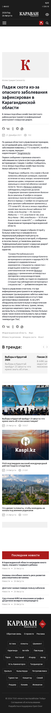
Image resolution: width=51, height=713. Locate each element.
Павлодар (38, 650)
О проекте (29, 634)
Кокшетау (27, 678)
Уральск (8, 671)
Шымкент (37, 644)
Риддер (12, 685)
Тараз (7, 657)
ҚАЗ (47, 3)
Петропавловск (39, 671)
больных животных (33, 187)
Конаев (24, 685)
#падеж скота (29, 337)
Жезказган (37, 685)
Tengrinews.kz (23, 153)
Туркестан (13, 678)
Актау (43, 657)
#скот (41, 337)
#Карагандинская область (14, 333)
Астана (12, 644)
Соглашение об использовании (25, 702)
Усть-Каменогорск (16, 664)
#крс (31, 333)
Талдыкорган (36, 664)
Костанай (19, 657)
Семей (40, 678)
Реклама (41, 634)
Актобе (25, 650)
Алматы (24, 644)
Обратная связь (14, 634)
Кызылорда (22, 671)
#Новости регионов (11, 337)
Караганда (12, 650)
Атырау (32, 657)
